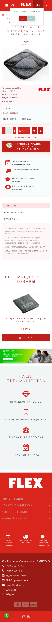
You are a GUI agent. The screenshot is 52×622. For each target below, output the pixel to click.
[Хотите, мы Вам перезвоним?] (7, 615)
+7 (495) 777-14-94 (14, 565)
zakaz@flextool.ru (15, 585)
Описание (10, 205)
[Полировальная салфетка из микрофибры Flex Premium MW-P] (26, 64)
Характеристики (14, 212)
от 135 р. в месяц (29, 146)
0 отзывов (25, 44)
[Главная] (3, 15)
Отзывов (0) (11, 219)
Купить (25, 130)
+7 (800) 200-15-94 (14, 570)
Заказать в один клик (27, 137)
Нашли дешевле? (10, 113)
